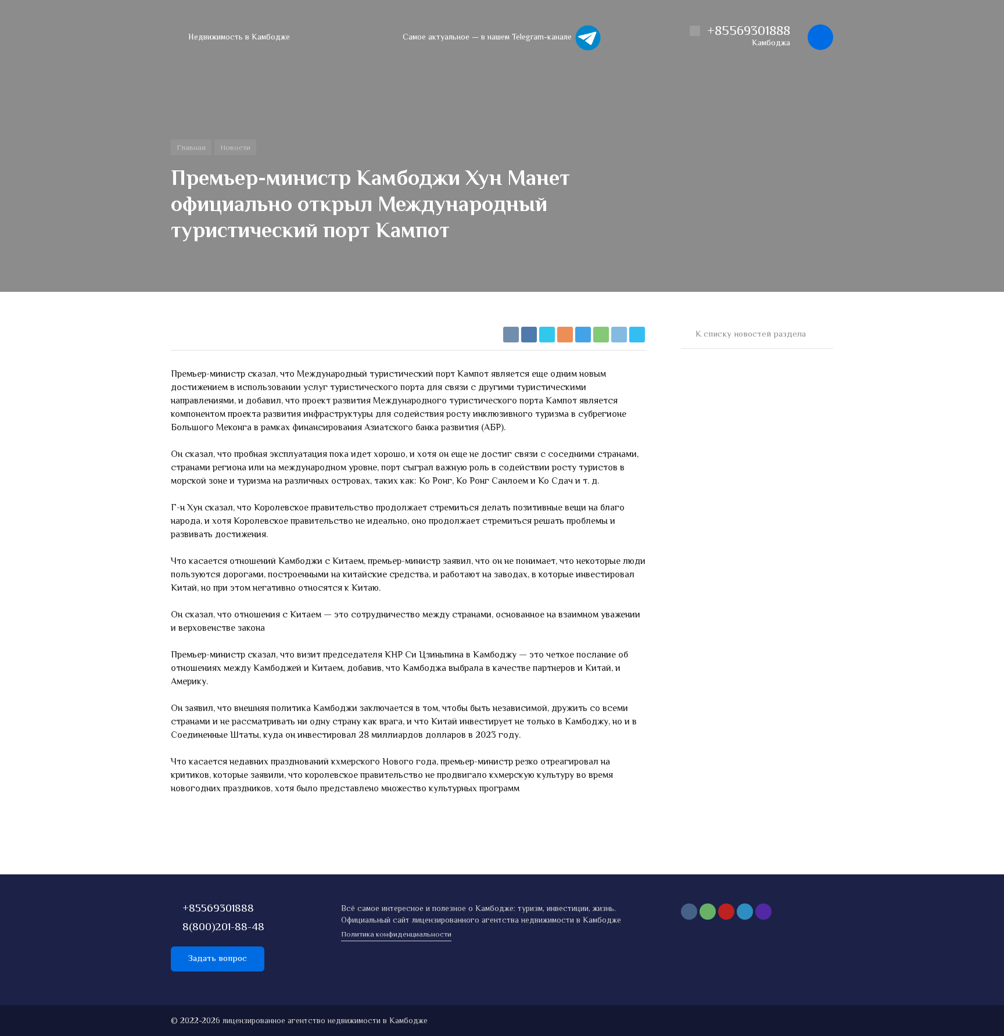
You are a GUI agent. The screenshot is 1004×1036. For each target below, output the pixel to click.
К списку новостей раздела (750, 334)
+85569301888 (218, 909)
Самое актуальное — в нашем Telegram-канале (488, 37)
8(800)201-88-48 (223, 927)
